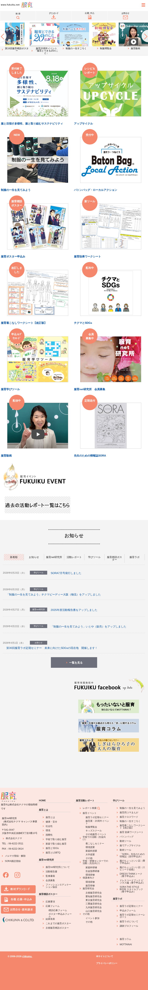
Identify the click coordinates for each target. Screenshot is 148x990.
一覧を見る (76, 662)
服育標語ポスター (48, 894)
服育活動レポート (85, 800)
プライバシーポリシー (106, 963)
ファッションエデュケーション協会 (58, 885)
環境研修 (90, 874)
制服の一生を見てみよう (132, 808)
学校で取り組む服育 (56, 839)
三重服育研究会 (94, 903)
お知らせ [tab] (34, 557)
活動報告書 (51, 871)
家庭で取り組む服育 (56, 844)
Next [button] (144, 35)
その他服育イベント (96, 834)
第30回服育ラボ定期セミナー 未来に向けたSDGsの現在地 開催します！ (52, 647)
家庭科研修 (91, 867)
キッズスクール (94, 830)
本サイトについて (104, 956)
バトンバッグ (127, 836)
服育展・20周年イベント (97, 822)
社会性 (49, 826)
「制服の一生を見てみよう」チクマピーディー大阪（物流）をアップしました (53, 594)
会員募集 (50, 880)
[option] (15, 38)
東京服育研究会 (94, 900)
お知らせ (74, 535)
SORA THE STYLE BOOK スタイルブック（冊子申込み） (131, 889)
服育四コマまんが (129, 812)
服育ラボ (117, 898)
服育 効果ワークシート (131, 832)
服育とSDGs (52, 848)
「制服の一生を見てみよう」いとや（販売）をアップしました (88, 626)
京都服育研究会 (94, 892)
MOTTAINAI (126, 944)
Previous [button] (3, 35)
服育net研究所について (58, 867)
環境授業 (90, 847)
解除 (23, 856)
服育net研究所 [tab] (54, 557)
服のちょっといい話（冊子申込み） (132, 862)
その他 (89, 858)
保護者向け (88, 878)
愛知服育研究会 (94, 896)
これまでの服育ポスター (58, 923)
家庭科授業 (91, 851)
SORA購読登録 (13, 861)
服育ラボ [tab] (135, 557)
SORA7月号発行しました (66, 573)
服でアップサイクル (130, 845)
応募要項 (50, 901)
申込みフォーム (128, 910)
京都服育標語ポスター (57, 928)
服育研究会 (88, 888)
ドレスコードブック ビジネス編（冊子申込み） (132, 881)
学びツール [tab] (94, 557)
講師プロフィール (129, 926)
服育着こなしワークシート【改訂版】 (132, 826)
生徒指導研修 (92, 871)
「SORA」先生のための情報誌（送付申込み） (132, 855)
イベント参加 (92, 918)
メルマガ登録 (12, 856)
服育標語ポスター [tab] (114, 558)
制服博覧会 (91, 827)
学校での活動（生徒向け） (94, 838)
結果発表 (50, 919)
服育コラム (125, 939)
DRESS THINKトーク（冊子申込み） (131, 875)
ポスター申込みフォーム (60, 915)
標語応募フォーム (58, 910)
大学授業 (90, 854)
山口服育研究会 (94, 911)
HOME (42, 800)
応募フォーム (53, 906)
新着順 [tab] (14, 557)
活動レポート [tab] (74, 557)
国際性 (49, 835)
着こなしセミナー (95, 843)
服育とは (43, 809)
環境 (48, 830)
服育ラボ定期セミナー (97, 817)
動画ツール (125, 841)
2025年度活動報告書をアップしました (74, 609)
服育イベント (90, 813)
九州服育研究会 (94, 907)
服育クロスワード (129, 817)
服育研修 (90, 885)
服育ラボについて (129, 921)
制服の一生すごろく (130, 821)
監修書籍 (50, 876)
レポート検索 (90, 808)
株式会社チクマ (14, 838)
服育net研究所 (46, 859)
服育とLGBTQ (53, 852)
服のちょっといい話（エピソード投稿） (132, 868)
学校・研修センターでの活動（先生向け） (95, 862)
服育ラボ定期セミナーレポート (132, 916)
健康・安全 (51, 822)
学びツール (118, 800)
